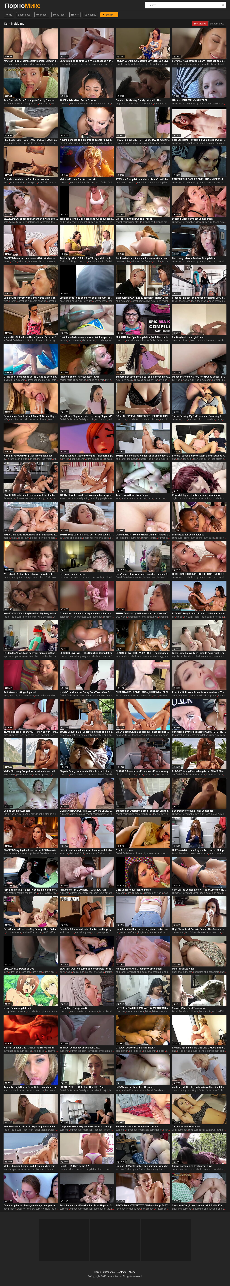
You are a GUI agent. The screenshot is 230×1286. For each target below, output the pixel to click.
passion (120, 735)
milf (27, 340)
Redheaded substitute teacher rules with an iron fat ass (143, 258)
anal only (80, 735)
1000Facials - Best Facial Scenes (78, 100)
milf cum (113, 419)
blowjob (216, 380)
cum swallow (208, 419)
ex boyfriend (130, 932)
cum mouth (194, 419)
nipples (7, 656)
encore (142, 459)
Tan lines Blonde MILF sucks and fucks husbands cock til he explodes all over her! (87, 218)
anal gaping (83, 498)
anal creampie (144, 656)
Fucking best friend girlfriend (188, 337)
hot (181, 64)
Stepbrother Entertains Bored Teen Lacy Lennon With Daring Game (143, 810)
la (14, 380)
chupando (74, 143)
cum (6, 64)
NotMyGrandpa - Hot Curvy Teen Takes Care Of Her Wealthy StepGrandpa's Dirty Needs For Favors (87, 692)
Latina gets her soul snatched (188, 534)
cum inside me (29, 143)
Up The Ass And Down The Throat (134, 218)
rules (127, 261)
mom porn (31, 182)
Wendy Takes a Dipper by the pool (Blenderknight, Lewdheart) (87, 455)
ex (121, 932)
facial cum (90, 64)
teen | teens (57, 735)
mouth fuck (31, 893)
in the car (15, 459)
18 (117, 695)
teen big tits (218, 103)
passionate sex (24, 774)
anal (118, 459)
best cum (211, 340)
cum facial (44, 103)
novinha (64, 143)
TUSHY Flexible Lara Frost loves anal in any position (87, 495)
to (61, 577)
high (174, 498)
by (160, 380)
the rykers (47, 459)
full (173, 380)
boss (74, 64)
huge (174, 695)
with (68, 64)
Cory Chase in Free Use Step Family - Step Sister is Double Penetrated (31, 929)
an (138, 261)
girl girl (179, 616)
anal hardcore (214, 932)
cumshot (8, 103)
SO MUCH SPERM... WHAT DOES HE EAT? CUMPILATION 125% (143, 416)
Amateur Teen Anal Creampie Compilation (139, 968)
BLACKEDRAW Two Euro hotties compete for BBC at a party (87, 968)
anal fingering (90, 537)
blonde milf (149, 222)
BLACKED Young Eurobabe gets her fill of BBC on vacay (199, 771)
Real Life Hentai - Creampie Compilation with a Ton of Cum (199, 140)
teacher (120, 261)
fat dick (157, 261)
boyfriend (143, 932)
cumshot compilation (81, 103)
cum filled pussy (32, 64)
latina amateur (147, 143)
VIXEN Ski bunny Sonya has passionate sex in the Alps (31, 771)
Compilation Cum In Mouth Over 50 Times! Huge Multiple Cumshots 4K (31, 416)
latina (135, 143)
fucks (68, 222)
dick (71, 853)
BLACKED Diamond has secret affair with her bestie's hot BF (31, 258)
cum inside (15, 143)
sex (40, 143)
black (165, 380)
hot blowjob (190, 64)
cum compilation (51, 64)
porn (13, 301)
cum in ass (49, 972)
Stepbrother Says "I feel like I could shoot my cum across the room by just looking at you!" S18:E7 (143, 376)
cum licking (184, 537)
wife (6, 419)
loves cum (65, 498)
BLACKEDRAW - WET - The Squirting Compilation (86, 653)
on (117, 537)
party (62, 972)
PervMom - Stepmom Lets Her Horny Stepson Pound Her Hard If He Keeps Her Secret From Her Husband (87, 416)
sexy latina (167, 143)
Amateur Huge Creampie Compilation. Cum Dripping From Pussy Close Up (31, 61)
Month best (59, 14)
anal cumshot (128, 656)
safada (63, 340)
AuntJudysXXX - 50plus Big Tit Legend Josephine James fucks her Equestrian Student (87, 258)
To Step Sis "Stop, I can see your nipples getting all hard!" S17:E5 (31, 653)
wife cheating (45, 616)
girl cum (188, 616)
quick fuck (22, 577)
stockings (72, 261)
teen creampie (217, 301)
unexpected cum (83, 616)
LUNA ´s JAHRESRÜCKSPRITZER (189, 100)
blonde (100, 64)
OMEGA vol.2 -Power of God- (19, 968)
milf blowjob (36, 340)
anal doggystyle (129, 459)
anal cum (141, 498)
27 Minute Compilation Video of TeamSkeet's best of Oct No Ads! (143, 179)
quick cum (33, 577)
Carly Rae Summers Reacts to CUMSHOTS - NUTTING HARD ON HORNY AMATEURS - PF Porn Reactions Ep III (199, 731)
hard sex (53, 656)
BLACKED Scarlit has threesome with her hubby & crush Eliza (31, 495)
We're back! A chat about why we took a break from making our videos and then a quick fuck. (31, 574)
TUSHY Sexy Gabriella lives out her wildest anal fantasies (87, 534)
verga (9, 380)
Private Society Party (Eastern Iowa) (79, 376)
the (156, 380)
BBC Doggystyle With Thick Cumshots (192, 810)
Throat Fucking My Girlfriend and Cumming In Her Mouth (199, 416)
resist (175, 64)
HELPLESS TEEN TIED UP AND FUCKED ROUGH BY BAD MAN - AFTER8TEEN (31, 140)
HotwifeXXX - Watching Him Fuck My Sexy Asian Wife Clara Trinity (31, 613)
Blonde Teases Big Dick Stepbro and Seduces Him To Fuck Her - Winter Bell (199, 455)
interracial (110, 64)
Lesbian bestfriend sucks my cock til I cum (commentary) (87, 297)
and (62, 222)
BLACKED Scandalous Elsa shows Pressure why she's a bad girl (143, 771)
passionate (9, 774)
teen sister (216, 459)
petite (149, 64)
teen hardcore (104, 695)
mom (6, 182)
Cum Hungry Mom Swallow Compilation (194, 258)
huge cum (183, 695)
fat (142, 261)
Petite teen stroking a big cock (20, 692)
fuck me (52, 182)
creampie (33, 419)
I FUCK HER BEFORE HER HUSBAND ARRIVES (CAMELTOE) (143, 140)
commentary (100, 301)
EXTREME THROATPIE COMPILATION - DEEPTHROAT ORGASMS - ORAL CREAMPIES (199, 179)
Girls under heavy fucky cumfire (133, 889)
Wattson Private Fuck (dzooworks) (78, 179)
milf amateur (112, 380)
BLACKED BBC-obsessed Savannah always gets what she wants (31, 218)
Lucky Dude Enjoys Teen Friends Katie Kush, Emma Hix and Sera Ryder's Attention (199, 653)
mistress (154, 419)
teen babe (40, 695)
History (75, 14)
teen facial (202, 301)
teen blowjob (54, 695)
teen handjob (43, 735)
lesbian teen (149, 577)
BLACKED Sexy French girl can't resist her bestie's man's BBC (199, 613)
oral (25, 419)
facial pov (128, 64)
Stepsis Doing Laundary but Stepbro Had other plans (87, 771)
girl (173, 616)
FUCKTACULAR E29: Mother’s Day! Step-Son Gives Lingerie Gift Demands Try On (143, 61)
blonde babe (37, 814)
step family (128, 103)
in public (25, 459)
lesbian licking (164, 577)
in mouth (57, 774)
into (62, 853)
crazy (119, 616)
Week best (41, 14)
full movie (195, 932)
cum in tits (74, 577)
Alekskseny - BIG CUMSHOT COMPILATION (83, 889)
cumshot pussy (214, 143)
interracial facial (48, 222)
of (71, 616)
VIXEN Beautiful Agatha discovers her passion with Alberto (143, 731)
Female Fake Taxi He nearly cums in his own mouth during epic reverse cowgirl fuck (31, 889)
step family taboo (144, 103)
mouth (20, 893)
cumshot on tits (102, 103)
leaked (153, 932)
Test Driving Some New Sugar (132, 495)
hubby (41, 498)
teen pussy (159, 814)
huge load (212, 695)
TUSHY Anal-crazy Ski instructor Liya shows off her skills (143, 613)
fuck (45, 182)
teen (208, 103)
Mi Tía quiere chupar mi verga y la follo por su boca (31, 376)
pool (72, 459)
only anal (64, 735)
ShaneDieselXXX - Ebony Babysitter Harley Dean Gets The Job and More (143, 297)
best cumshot (129, 182)
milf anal (53, 932)
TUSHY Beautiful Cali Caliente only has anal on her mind (87, 731)
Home (9, 14)
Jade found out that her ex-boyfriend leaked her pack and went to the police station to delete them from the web (143, 929)
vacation (16, 853)
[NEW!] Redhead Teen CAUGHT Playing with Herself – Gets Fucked (31, 731)
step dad (158, 103)
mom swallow (17, 182)
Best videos (24, 14)
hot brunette (203, 64)
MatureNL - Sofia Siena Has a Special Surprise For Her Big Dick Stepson (31, 337)
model (7, 537)
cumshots (121, 419)
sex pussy (43, 774)
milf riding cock (52, 340)
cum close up (16, 64)
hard (31, 656)
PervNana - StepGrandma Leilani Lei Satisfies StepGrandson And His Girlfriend (143, 574)
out (61, 537)
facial (81, 64)
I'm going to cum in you (72, 574)
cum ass (55, 103)
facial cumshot (164, 340)
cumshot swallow (192, 222)
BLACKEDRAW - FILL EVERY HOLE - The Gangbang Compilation (143, 653)
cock (74, 222)
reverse (48, 893)
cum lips (88, 301)
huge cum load (198, 695)
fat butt (166, 261)
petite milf (158, 64)
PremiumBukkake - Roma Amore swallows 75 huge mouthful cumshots (199, 692)
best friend (183, 340)
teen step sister (201, 459)
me (40, 182)
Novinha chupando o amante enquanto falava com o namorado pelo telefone (87, 140)
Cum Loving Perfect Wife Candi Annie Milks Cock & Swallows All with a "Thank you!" (31, 297)
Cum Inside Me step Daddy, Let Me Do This (139, 100)
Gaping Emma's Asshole (17, 810)
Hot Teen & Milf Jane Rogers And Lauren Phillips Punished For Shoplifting (199, 850)
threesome (9, 498)
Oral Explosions (124, 850)
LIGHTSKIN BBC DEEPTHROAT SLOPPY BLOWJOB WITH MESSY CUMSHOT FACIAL (87, 810)
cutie (62, 64)
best (118, 182)
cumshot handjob (23, 103)
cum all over (100, 222)
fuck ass (102, 853)
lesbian (112, 301)
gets (6, 222)
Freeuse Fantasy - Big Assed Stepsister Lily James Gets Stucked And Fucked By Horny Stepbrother (199, 297)
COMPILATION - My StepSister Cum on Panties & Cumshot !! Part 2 (143, 534)
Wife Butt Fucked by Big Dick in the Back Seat (28, 455)
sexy (45, 143)
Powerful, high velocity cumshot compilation (196, 495)
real (169, 498)
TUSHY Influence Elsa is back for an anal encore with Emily (143, 455)
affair (14, 261)
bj (145, 853)
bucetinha (76, 340)
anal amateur (128, 498)
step (118, 103)
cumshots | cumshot (138, 419)
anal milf (27, 932)
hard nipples (41, 656)
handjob (52, 537)
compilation (15, 419)
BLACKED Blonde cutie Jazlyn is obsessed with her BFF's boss (87, 61)
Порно (13, 6)
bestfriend (65, 301)
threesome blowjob (26, 498)
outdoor (148, 735)
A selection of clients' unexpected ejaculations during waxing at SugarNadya (87, 613)
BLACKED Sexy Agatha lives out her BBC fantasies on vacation (31, 850)
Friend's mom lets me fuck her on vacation (27, 179)
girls (225, 143)
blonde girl (170, 774)
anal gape (113, 498)
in (8, 459)
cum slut (85, 577)
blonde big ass (163, 222)
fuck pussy (51, 577)
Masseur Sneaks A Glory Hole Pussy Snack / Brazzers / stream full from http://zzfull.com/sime (199, 376)
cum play (149, 380)
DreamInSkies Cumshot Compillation (192, 218)
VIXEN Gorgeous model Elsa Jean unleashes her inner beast (31, 534)
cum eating (197, 537)
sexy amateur (56, 143)
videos (7, 577)
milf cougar (101, 419)
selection (64, 616)
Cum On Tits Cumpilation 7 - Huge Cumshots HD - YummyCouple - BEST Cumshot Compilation (199, 889)
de (83, 340)
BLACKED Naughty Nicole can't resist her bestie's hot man (199, 61)
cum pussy (127, 380)
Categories (90, 14)
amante (85, 143)
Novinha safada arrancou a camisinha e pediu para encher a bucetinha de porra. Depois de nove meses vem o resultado (87, 337)
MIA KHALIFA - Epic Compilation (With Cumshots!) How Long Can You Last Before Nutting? (143, 337)
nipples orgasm (20, 656)
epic (40, 893)
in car (33, 459)
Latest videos (217, 23)
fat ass (148, 261)
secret (7, 261)
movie (175, 932)
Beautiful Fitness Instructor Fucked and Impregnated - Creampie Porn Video (87, 929)
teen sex (187, 459)
